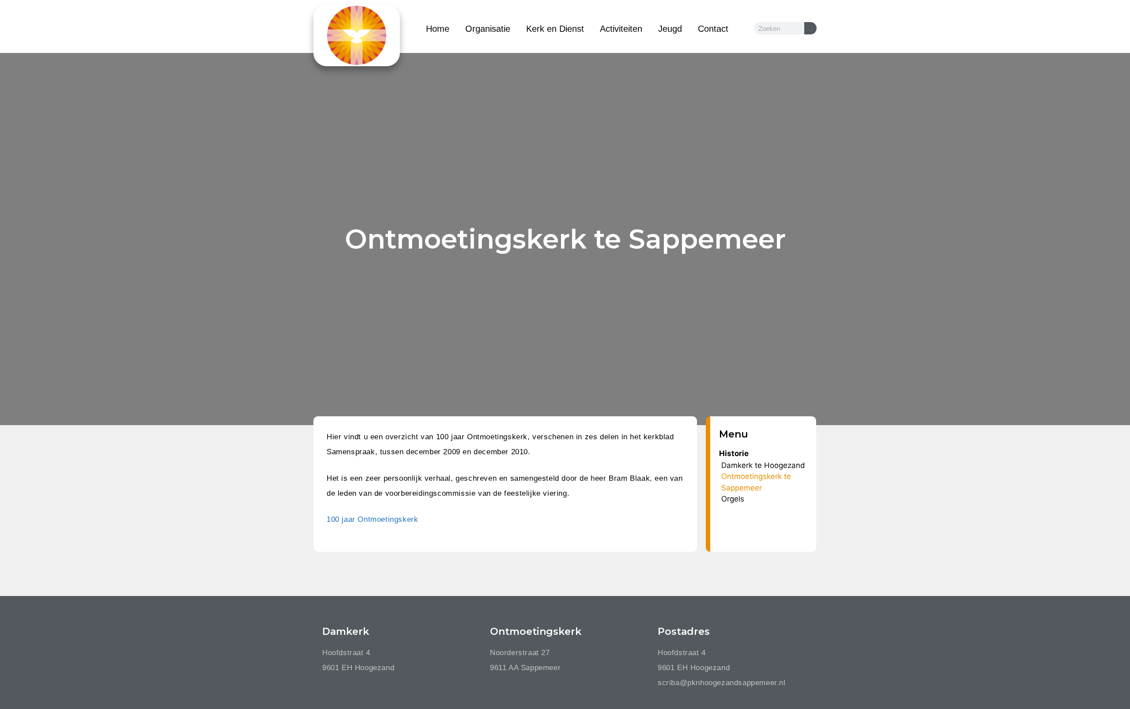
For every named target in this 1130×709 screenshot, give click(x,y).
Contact (713, 29)
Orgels (732, 498)
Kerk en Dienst (555, 29)
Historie (734, 453)
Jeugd (670, 29)
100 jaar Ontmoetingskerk (372, 519)
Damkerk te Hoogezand (763, 465)
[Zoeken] (810, 28)
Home (437, 29)
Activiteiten (621, 29)
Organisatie (487, 29)
